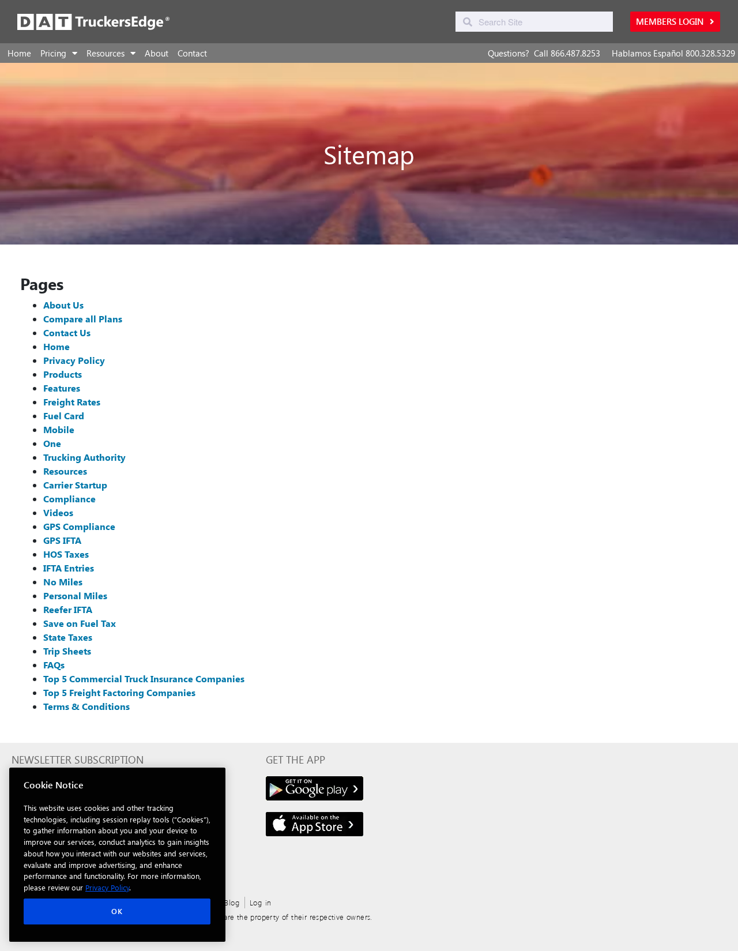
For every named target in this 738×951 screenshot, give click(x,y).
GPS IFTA (62, 540)
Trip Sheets (67, 651)
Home (19, 53)
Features (61, 388)
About (156, 53)
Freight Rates (71, 402)
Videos (58, 512)
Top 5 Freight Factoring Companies (119, 692)
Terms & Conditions (86, 706)
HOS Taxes (66, 554)
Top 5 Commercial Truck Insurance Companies (143, 678)
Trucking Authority (84, 457)
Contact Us (67, 332)
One (52, 443)
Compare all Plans (82, 319)
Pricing (53, 53)
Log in (261, 902)
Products (62, 374)
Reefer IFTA (67, 609)
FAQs (54, 665)
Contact (192, 53)
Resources (105, 53)
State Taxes (67, 637)
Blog (232, 902)
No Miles (62, 582)
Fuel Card (63, 415)
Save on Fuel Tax (79, 623)
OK (116, 911)
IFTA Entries (68, 568)
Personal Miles (75, 595)
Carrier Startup (75, 485)
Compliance (69, 499)
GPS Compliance (79, 526)
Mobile (58, 429)
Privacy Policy (74, 360)
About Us (63, 305)
